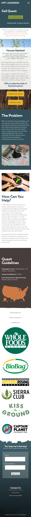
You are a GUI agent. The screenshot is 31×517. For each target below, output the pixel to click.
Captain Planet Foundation (15, 490)
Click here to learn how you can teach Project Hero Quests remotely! (15, 35)
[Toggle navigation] (28, 3)
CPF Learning (10, 2)
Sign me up (15, 473)
